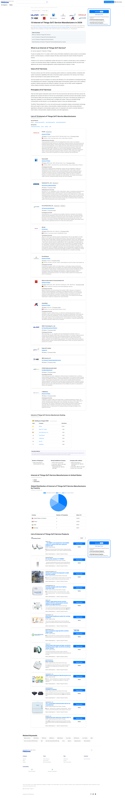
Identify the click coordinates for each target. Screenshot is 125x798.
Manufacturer (48, 131)
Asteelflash (41, 444)
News (24, 760)
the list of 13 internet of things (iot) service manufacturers (46, 27)
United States (118, 2)
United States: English (28, 788)
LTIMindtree (41, 438)
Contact (64, 760)
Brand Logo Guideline (47, 762)
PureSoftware (42, 435)
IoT (44, 54)
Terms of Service (46, 758)
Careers (24, 762)
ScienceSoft (36, 481)
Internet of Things (46, 134)
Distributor (63, 205)
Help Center (65, 758)
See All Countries (87, 758)
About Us (24, 758)
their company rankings (64, 27)
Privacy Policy (45, 760)
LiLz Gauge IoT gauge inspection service (51, 360)
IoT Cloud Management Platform (49, 328)
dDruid (40, 426)
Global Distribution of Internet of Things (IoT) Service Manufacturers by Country (49, 41)
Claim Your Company (67, 762)
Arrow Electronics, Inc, (43, 432)
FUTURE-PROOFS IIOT (47, 370)
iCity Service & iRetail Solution (49, 185)
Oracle (35, 479)
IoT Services (45, 229)
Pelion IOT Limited (43, 429)
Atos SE (40, 441)
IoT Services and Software (48, 208)
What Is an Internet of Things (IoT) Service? (41, 34)
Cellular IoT (44, 350)
